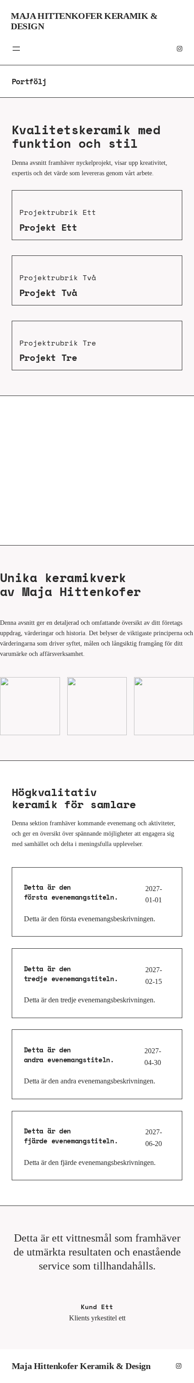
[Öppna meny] (16, 48)
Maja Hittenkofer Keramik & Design (81, 1366)
